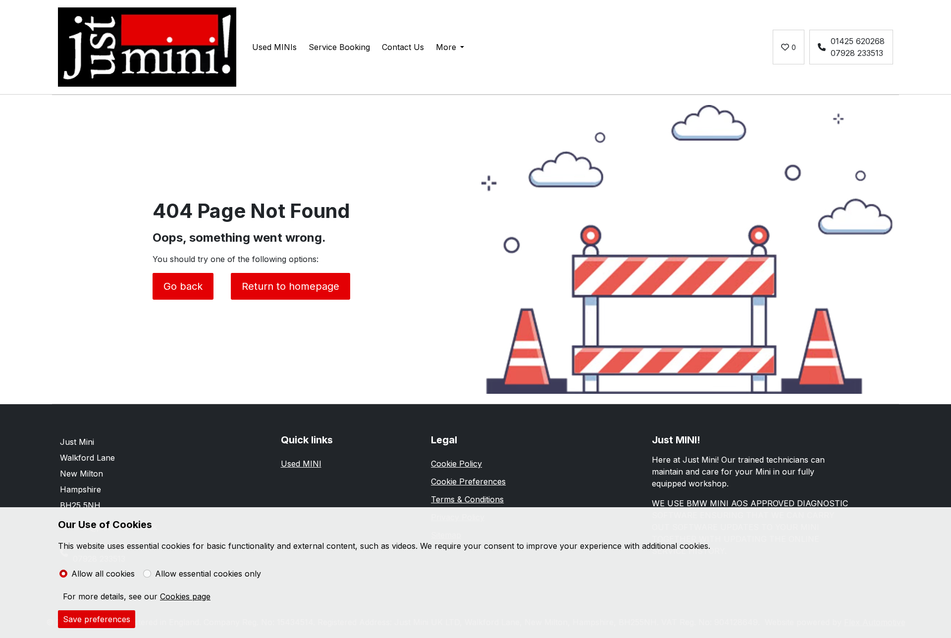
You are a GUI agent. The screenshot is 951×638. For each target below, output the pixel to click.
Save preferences (96, 619)
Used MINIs (274, 47)
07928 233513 (857, 53)
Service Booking (339, 47)
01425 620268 (858, 41)
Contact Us (403, 47)
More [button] (446, 47)
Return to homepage (290, 286)
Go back (183, 286)
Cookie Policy (456, 464)
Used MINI (301, 464)
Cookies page (185, 596)
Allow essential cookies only (208, 574)
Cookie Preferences (468, 481)
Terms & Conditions (467, 499)
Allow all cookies (103, 574)
